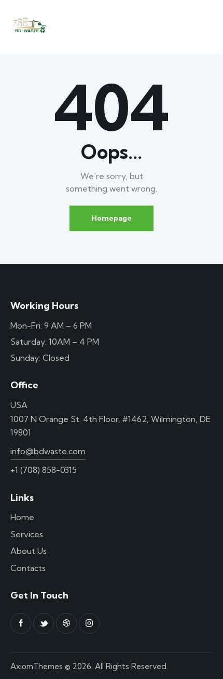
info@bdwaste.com (48, 451)
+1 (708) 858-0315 (43, 470)
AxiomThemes (36, 666)
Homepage (111, 218)
